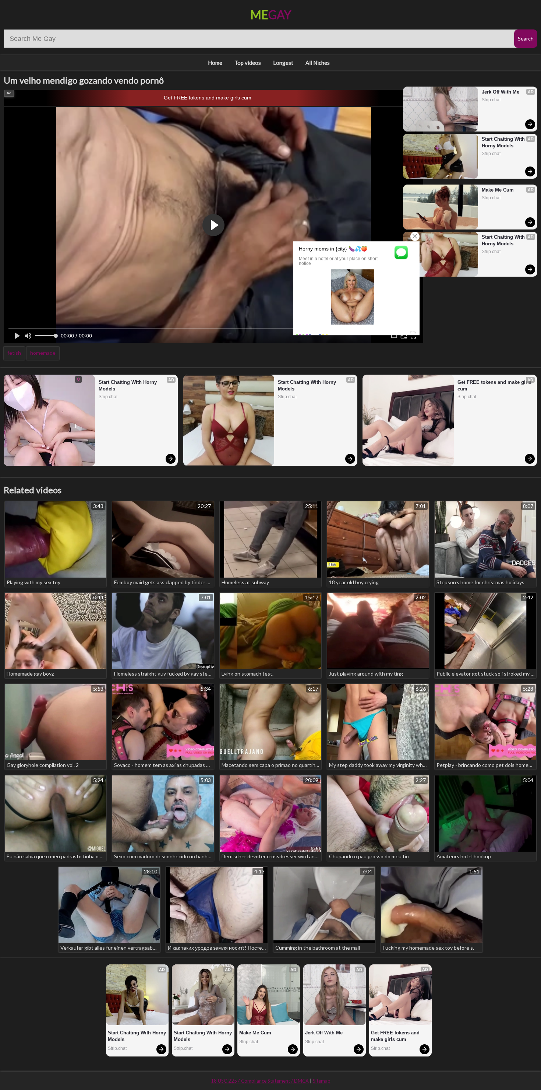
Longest (283, 62)
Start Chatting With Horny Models (504, 142)
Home (215, 62)
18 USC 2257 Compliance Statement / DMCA (260, 1081)
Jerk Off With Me (500, 92)
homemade (43, 353)
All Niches (317, 62)
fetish (14, 353)
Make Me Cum (498, 190)
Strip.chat (491, 99)
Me (270, 14)
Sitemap (321, 1081)
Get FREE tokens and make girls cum (207, 98)
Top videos (247, 62)
